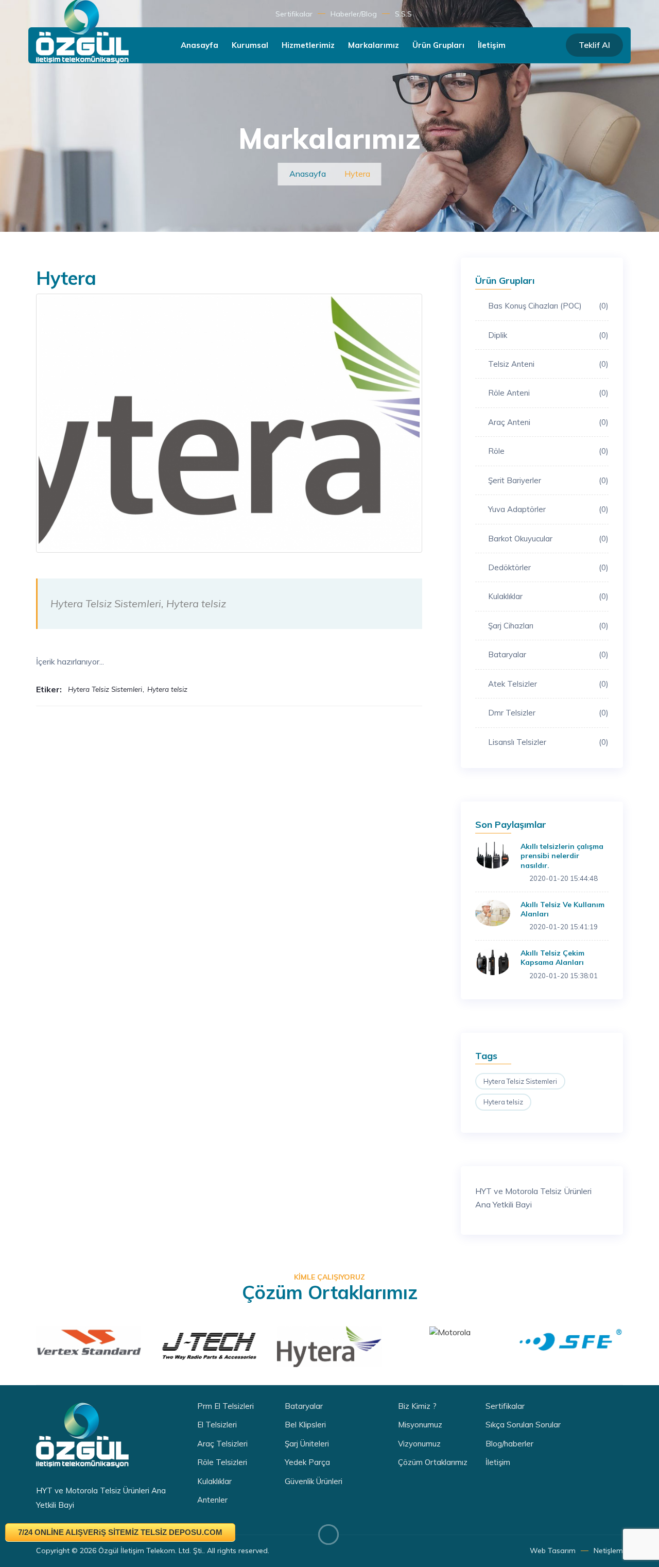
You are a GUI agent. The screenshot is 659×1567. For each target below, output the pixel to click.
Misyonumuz (420, 1424)
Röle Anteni (548, 393)
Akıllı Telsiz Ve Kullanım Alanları (562, 909)
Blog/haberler (509, 1444)
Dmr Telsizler (548, 713)
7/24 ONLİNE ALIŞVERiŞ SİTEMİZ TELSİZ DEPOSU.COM (120, 1532)
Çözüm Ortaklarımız (432, 1462)
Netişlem (608, 1550)
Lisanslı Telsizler (548, 742)
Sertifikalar (294, 14)
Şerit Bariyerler (548, 480)
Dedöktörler (548, 567)
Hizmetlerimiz (308, 45)
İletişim (492, 45)
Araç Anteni (548, 422)
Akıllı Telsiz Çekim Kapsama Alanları (552, 957)
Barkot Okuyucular (548, 538)
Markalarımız (373, 45)
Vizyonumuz (419, 1444)
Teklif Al (594, 45)
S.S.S (403, 14)
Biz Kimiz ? (417, 1406)
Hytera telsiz (503, 1102)
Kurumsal (250, 45)
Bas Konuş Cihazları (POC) (548, 306)
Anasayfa (199, 45)
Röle (548, 451)
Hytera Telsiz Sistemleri (520, 1081)
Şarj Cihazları (548, 626)
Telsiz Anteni (548, 364)
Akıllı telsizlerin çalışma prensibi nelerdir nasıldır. (562, 856)
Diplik (548, 335)
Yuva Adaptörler (548, 509)
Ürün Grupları (438, 45)
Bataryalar (548, 654)
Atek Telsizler (548, 684)
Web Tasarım (553, 1550)
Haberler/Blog (354, 14)
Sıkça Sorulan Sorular (523, 1424)
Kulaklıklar (548, 596)
